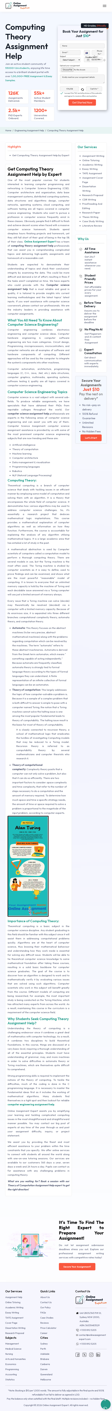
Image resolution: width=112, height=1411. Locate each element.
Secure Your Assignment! (77, 1266)
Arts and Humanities (15, 1359)
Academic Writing (92, 164)
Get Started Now (82, 102)
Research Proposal (92, 195)
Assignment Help (13, 1297)
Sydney (44, 1343)
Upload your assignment (70, 65)
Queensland (46, 1374)
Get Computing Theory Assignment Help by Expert (40, 155)
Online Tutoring (90, 160)
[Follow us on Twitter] (84, 1354)
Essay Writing (90, 168)
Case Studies (46, 1317)
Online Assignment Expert (40, 241)
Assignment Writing (93, 155)
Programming (12, 1369)
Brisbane (44, 1359)
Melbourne (45, 1379)
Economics (10, 1364)
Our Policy (45, 1307)
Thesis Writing (90, 216)
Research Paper (91, 212)
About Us (45, 1297)
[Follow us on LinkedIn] (98, 1354)
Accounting (11, 1374)
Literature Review (92, 225)
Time (96, 56)
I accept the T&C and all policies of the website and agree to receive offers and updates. (83, 93)
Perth (43, 1348)
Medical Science (13, 1348)
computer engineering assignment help (31, 1104)
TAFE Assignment (92, 173)
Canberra (45, 1364)
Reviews (44, 1322)
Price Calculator (48, 1327)
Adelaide (44, 1353)
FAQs (43, 1312)
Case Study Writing (93, 221)
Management (12, 1343)
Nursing (9, 1353)
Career (43, 1333)
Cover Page (11, 1322)
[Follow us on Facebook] (77, 1354)
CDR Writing (89, 199)
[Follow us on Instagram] (91, 1354)
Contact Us (46, 1302)
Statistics (10, 1379)
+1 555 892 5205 (88, 1330)
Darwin (44, 1369)
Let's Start (91, 437)
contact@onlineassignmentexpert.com (92, 1337)
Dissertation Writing (15, 1327)
